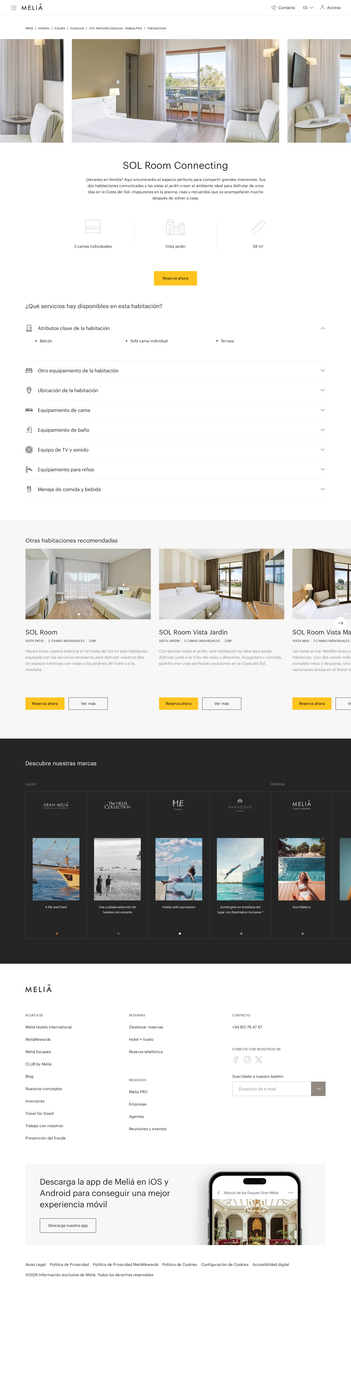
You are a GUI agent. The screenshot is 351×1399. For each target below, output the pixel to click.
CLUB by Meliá (38, 1064)
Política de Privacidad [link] (69, 1264)
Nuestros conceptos (43, 1088)
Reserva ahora (175, 278)
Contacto (241, 1015)
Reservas (137, 1015)
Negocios (137, 1080)
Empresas (137, 1104)
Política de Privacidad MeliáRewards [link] (125, 1264)
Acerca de (34, 1015)
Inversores (34, 1101)
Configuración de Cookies (224, 1264)
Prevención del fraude (45, 1138)
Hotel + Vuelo (141, 1039)
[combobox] (308, 8)
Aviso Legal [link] (35, 1264)
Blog (29, 1076)
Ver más (88, 703)
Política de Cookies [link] (179, 1264)
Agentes (136, 1116)
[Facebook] (235, 1059)
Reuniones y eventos (148, 1128)
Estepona (77, 28)
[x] (258, 1059)
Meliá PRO (138, 1091)
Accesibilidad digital (271, 1264)
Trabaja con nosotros (44, 1125)
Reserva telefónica (146, 1051)
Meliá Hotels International (48, 1027)
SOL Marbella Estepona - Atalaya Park (115, 28)
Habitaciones (156, 28)
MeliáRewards (38, 1039)
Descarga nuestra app (68, 1225)
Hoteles (43, 28)
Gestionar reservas (146, 1027)
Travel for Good (39, 1113)
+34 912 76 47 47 (247, 1027)
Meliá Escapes (38, 1051)
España (60, 28)
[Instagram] (247, 1059)
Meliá (29, 28)
